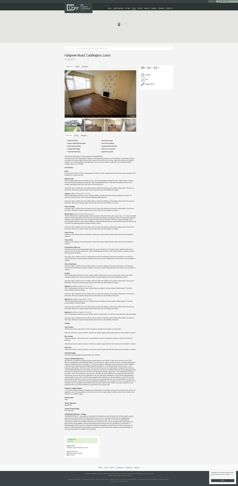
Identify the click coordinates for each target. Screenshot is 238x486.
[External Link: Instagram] (212, 1)
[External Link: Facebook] (209, 1)
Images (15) (69, 66)
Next (139, 93)
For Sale (127, 8)
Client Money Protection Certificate (128, 479)
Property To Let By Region (88, 479)
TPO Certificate (113, 481)
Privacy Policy (105, 479)
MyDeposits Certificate (164, 479)
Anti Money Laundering (123, 481)
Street (77, 66)
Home (109, 8)
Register (154, 8)
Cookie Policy (98, 479)
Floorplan (84, 135)
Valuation (161, 8)
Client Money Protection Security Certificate (147, 479)
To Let (134, 8)
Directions (85, 66)
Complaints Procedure (114, 479)
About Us (147, 8)
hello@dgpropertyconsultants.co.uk (145, 473)
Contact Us (169, 8)
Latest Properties (118, 8)
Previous (61, 93)
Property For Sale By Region (74, 479)
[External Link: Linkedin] (215, 1)
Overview (69, 135)
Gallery (76, 135)
